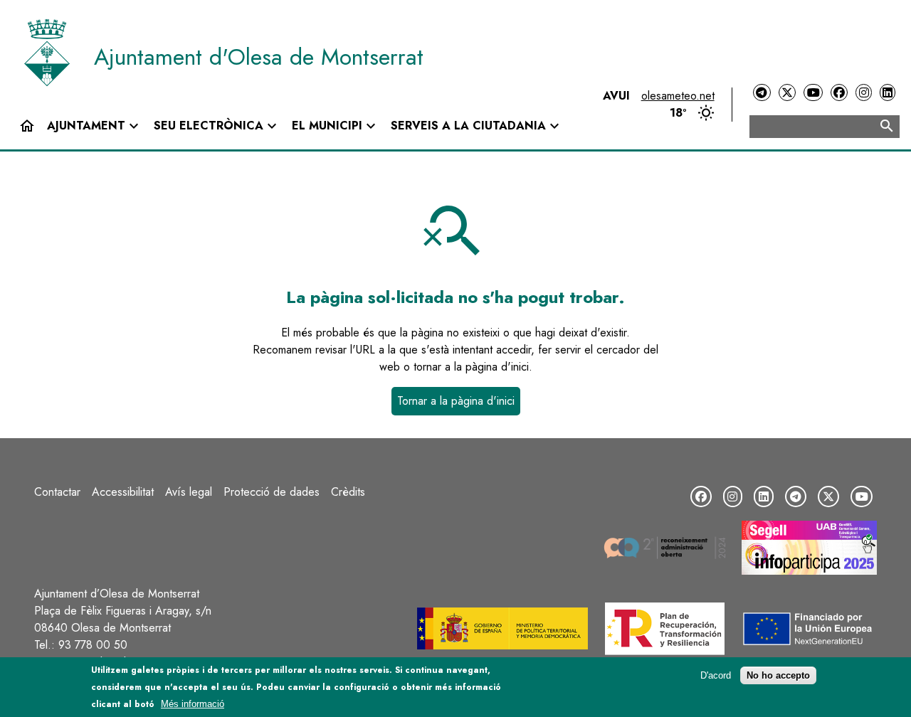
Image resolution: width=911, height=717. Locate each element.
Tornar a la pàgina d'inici (456, 401)
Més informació (192, 704)
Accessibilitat (123, 492)
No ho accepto (778, 675)
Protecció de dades (271, 492)
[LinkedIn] (887, 93)
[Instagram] (863, 93)
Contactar (57, 492)
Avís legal (188, 492)
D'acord (715, 675)
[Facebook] (839, 93)
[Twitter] (787, 93)
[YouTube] (813, 93)
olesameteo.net (678, 95)
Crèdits (348, 492)
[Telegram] (761, 93)
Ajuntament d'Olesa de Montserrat (258, 57)
